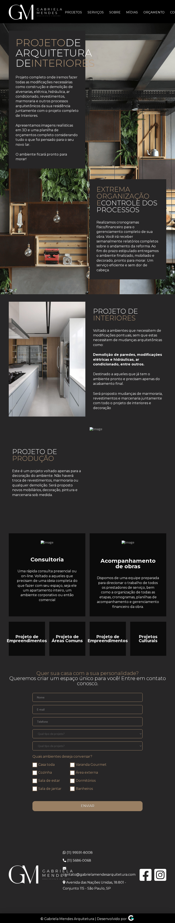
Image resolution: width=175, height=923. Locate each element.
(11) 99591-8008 (79, 853)
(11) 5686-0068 (78, 860)
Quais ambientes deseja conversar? (62, 756)
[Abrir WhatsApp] (164, 912)
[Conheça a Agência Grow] (131, 919)
